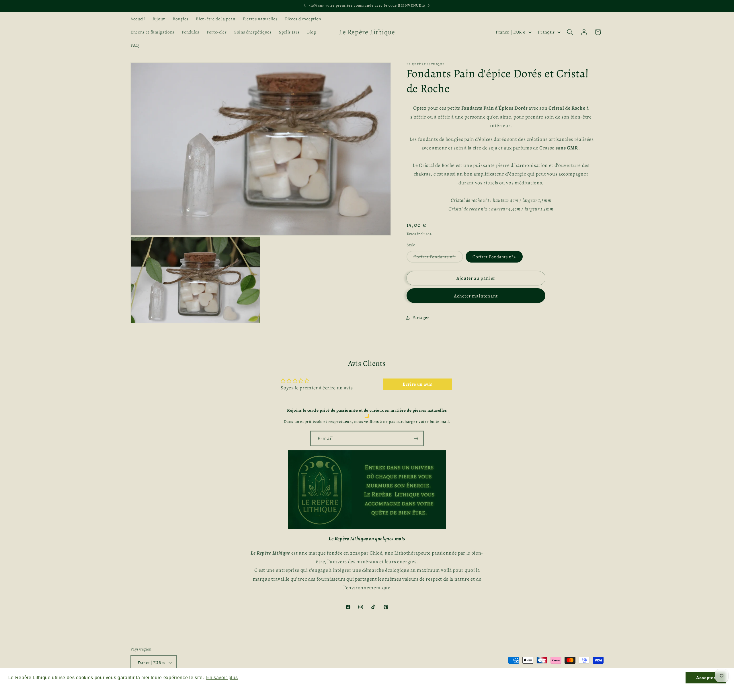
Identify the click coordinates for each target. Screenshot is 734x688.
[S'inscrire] (416, 439)
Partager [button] (420, 318)
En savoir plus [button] (222, 677)
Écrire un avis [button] (417, 384)
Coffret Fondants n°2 (494, 257)
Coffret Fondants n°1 (438, 258)
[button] (570, 32)
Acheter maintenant (476, 296)
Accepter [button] (705, 677)
